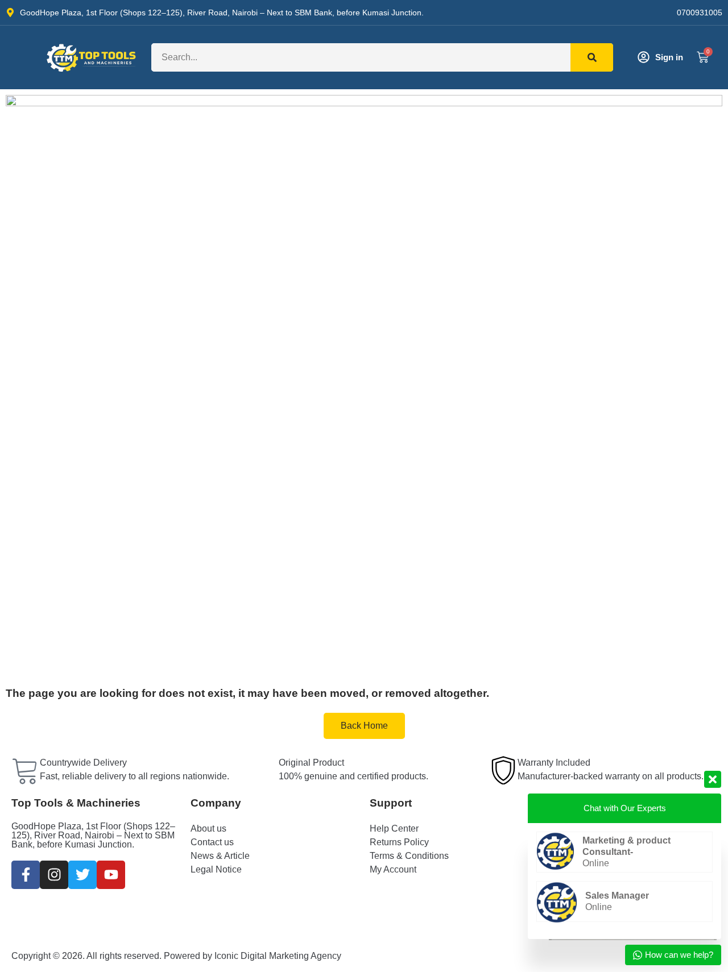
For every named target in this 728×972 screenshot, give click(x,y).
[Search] (591, 57)
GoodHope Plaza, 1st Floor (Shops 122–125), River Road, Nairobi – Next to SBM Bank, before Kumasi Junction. (93, 835)
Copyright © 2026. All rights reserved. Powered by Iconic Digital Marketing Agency (176, 956)
